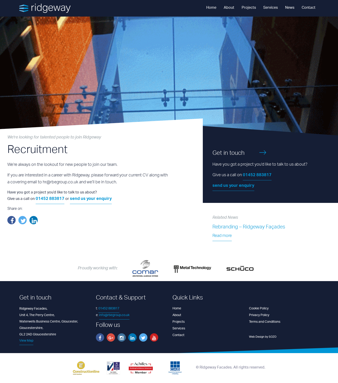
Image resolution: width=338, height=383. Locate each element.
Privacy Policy (259, 315)
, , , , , (48, 321)
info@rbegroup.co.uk (114, 315)
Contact (308, 8)
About (229, 8)
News (289, 8)
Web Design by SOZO (262, 337)
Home (211, 8)
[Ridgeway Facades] (45, 8)
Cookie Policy (259, 308)
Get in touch (228, 154)
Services (270, 8)
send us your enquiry (91, 199)
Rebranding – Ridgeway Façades (248, 227)
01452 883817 (50, 199)
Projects (249, 8)
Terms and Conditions (264, 321)
